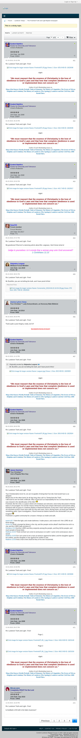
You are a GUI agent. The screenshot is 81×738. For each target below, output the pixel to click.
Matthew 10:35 (11, 536)
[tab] (7, 33)
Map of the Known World (14, 89)
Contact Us (49, 728)
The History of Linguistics (51, 89)
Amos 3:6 (9, 524)
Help (41, 728)
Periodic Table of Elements (33, 89)
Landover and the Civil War (60, 91)
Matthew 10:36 (11, 539)
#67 (74, 356)
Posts (7, 33)
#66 (74, 317)
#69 (74, 487)
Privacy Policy (61, 728)
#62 (74, 121)
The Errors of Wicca (68, 89)
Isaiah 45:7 (9, 520)
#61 (74, 60)
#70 (74, 567)
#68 (74, 426)
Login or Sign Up (70, 2)
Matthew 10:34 (11, 532)
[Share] (74, 55)
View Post (38, 364)
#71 (74, 627)
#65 (74, 274)
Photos (29, 33)
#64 (74, 238)
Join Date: (13, 54)
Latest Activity (18, 33)
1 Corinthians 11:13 (40, 252)
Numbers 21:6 (11, 528)
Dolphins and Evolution (15, 91)
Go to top (73, 728)
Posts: (12, 56)
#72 (74, 703)
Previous (45, 721)
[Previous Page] (58, 37)
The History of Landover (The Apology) (37, 91)
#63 (74, 181)
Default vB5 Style (10, 728)
